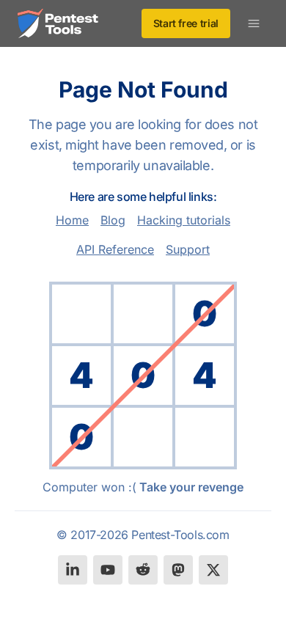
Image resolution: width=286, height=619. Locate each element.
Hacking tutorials (183, 220)
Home (72, 220)
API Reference (115, 249)
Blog (112, 220)
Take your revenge (191, 487)
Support (188, 249)
